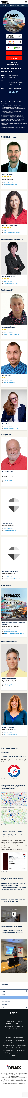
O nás (2, 1007)
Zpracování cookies (8, 1042)
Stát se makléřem (5, 1001)
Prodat (3, 988)
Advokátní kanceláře (20, 1050)
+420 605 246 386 (8, 182)
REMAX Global (10, 1021)
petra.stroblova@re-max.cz (11, 686)
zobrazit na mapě (13, 84)
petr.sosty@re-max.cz (9, 382)
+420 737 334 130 (8, 577)
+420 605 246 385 (8, 480)
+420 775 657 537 (8, 684)
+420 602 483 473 (8, 281)
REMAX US (19, 1021)
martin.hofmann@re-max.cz (11, 184)
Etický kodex (8, 1037)
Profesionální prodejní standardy (14, 1047)
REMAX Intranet (19, 1026)
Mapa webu (20, 1053)
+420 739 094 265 (8, 528)
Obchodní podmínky (18, 1037)
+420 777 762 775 (8, 230)
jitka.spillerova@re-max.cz (11, 283)
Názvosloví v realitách (8, 1050)
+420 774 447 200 (8, 381)
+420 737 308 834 (8, 332)
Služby (3, 991)
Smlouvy (14, 1055)
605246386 (7, 629)
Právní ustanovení (20, 1042)
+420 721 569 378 (8, 426)
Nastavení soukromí (21, 1045)
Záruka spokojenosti (10, 1053)
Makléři (3, 994)
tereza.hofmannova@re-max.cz (12, 579)
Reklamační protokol (19, 1040)
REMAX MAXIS (9, 1026)
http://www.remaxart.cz (15, 88)
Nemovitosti (14, 58)
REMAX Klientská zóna (14, 1029)
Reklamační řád (8, 1040)
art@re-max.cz (12, 77)
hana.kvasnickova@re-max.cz (12, 232)
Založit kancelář (5, 1004)
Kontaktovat (14, 53)
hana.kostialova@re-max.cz (11, 428)
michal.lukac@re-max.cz (10, 482)
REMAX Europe (10, 1023)
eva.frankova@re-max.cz (10, 734)
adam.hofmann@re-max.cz (11, 530)
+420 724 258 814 (8, 732)
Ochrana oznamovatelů (8, 1045)
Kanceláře (3, 997)
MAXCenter (19, 1023)
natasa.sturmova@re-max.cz (11, 334)
